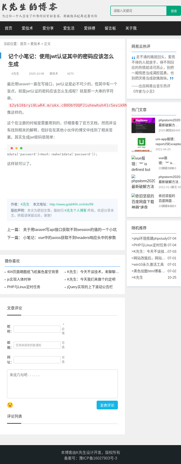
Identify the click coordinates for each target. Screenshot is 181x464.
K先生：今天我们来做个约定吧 (91, 279)
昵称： (10, 329)
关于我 (131, 28)
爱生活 (68, 28)
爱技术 (27, 28)
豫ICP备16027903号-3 (98, 458)
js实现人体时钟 (19, 279)
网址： (10, 359)
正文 (47, 44)
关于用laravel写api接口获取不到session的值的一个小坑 (70, 230)
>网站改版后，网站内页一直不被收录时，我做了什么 (150, 258)
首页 (8, 28)
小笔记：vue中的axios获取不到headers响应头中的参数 (69, 238)
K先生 (25, 204)
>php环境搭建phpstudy (150, 238)
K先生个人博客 (75, 210)
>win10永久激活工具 (150, 264)
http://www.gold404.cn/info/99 (71, 204)
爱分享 (48, 28)
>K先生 (150, 277)
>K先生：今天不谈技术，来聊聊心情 (150, 251)
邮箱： (10, 345)
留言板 (110, 28)
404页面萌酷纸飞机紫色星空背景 (33, 272)
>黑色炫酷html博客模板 (150, 271)
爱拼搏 (89, 28)
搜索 (174, 11)
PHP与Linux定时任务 (23, 287)
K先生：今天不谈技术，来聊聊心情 (95, 272)
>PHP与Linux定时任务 (150, 245)
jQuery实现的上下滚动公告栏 (90, 287)
